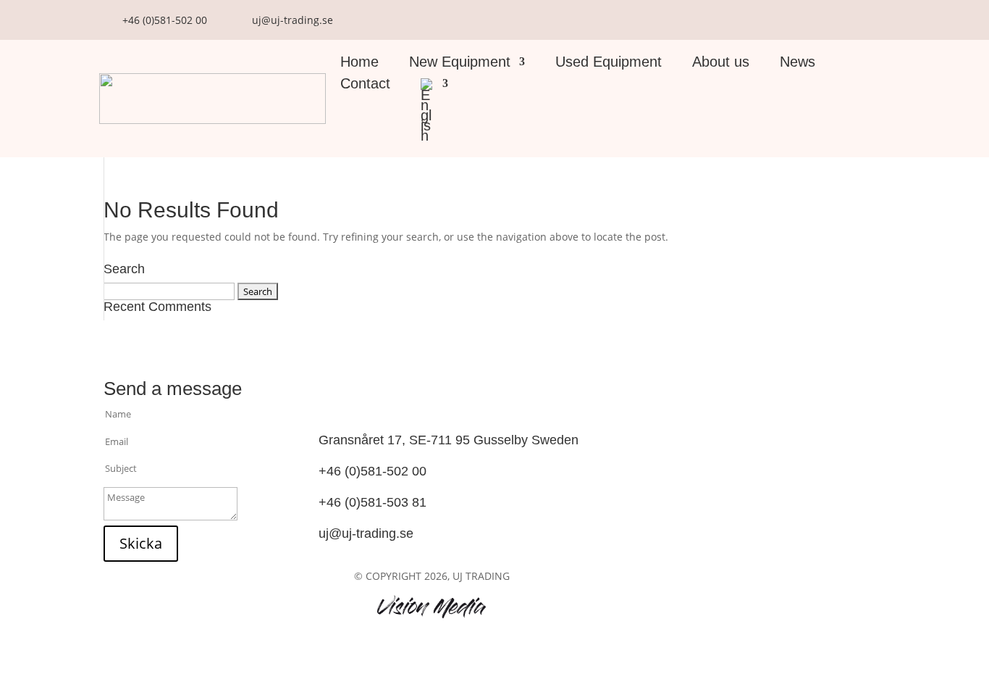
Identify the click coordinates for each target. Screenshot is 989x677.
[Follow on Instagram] (436, 407)
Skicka (140, 543)
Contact (365, 84)
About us (720, 63)
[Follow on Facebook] (436, 388)
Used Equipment (608, 63)
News (797, 63)
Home (359, 63)
